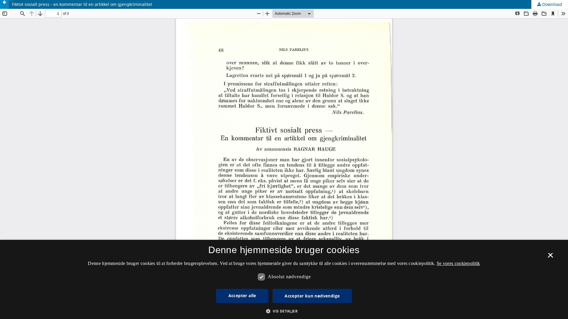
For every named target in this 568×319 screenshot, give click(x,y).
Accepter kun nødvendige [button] (312, 296)
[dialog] (284, 279)
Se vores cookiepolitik (458, 263)
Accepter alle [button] (242, 295)
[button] (284, 311)
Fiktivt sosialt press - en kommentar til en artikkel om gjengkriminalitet (82, 4)
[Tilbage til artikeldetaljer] (4, 4)
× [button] (550, 257)
